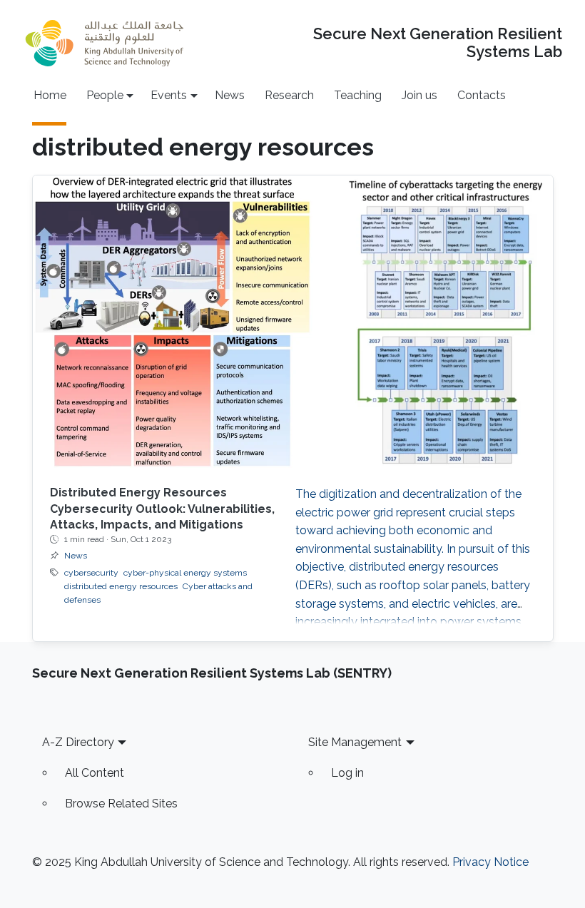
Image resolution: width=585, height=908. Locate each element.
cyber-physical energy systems (185, 573)
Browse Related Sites (121, 803)
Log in (347, 773)
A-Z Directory (78, 742)
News (230, 95)
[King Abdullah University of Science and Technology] (104, 43)
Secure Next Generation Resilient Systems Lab (437, 43)
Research (289, 95)
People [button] (104, 95)
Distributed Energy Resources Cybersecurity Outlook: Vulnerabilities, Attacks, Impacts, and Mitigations (162, 508)
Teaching (358, 95)
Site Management (355, 742)
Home (50, 95)
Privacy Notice (490, 862)
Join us (419, 95)
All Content (94, 773)
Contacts (481, 95)
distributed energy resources (121, 586)
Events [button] (169, 95)
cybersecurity (91, 573)
